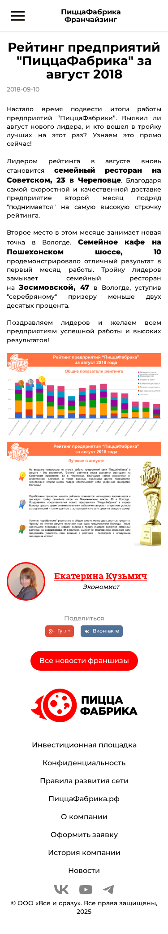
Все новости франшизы (84, 660)
